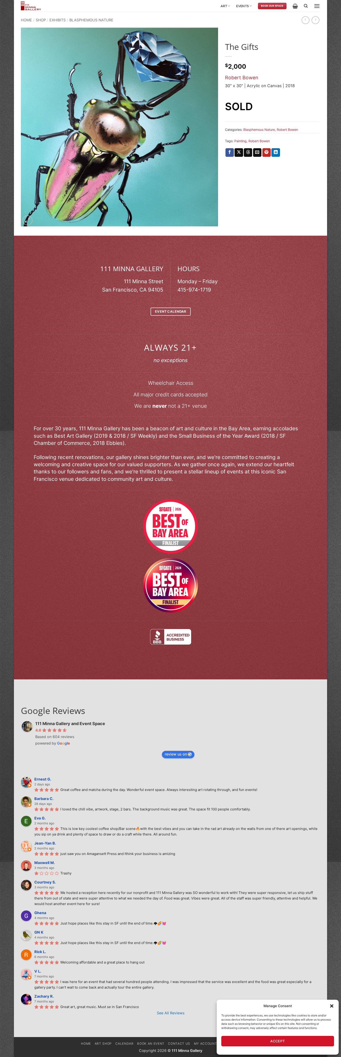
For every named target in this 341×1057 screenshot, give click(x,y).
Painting (240, 141)
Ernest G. (42, 779)
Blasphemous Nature (91, 20)
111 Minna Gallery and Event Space (70, 723)
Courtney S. (45, 882)
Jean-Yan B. (45, 843)
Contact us (179, 1043)
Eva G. (40, 818)
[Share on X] (239, 152)
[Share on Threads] (248, 152)
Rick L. (40, 951)
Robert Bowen (241, 77)
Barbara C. (44, 798)
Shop (41, 20)
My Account (205, 1043)
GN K (38, 932)
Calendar (124, 1043)
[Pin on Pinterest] (266, 152)
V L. (37, 971)
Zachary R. (44, 996)
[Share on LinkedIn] (275, 152)
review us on (176, 754)
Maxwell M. (44, 862)
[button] (331, 1006)
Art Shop (103, 1043)
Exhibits (57, 20)
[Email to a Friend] (257, 152)
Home (26, 20)
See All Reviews (170, 1013)
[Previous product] (315, 20)
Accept (277, 1041)
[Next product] (305, 20)
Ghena (40, 912)
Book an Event (150, 1043)
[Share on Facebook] (229, 152)
